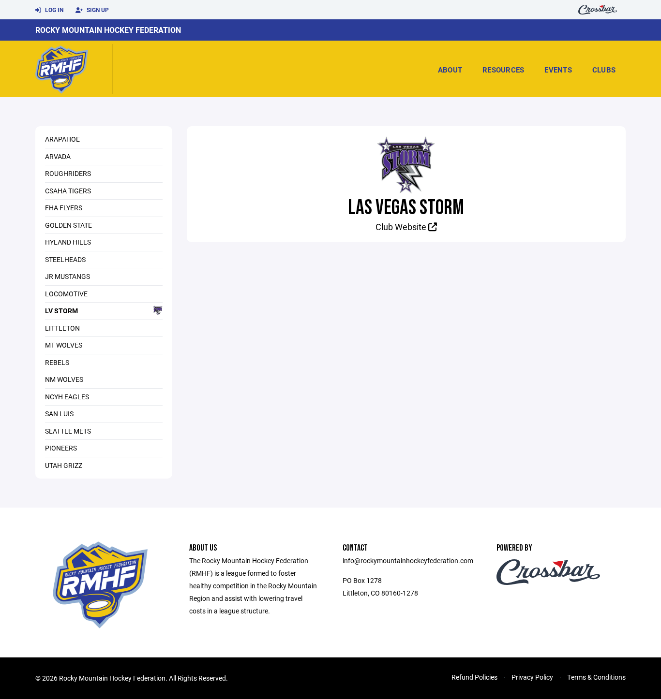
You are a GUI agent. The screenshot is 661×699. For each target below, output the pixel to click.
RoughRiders (68, 173)
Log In (53, 10)
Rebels (57, 362)
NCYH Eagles (67, 396)
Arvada (58, 156)
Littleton (62, 328)
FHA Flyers (63, 207)
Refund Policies (474, 677)
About (450, 69)
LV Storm (61, 310)
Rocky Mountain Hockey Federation (108, 30)
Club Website (402, 227)
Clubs (604, 69)
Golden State (68, 225)
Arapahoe (62, 139)
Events (558, 69)
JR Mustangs (67, 276)
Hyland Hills (68, 242)
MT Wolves (63, 345)
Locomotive (66, 293)
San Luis (59, 413)
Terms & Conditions (596, 677)
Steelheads (65, 259)
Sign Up (97, 10)
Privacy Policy (532, 677)
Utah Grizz (63, 465)
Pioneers (61, 447)
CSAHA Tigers (68, 190)
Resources (503, 69)
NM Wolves (64, 379)
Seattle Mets (68, 431)
